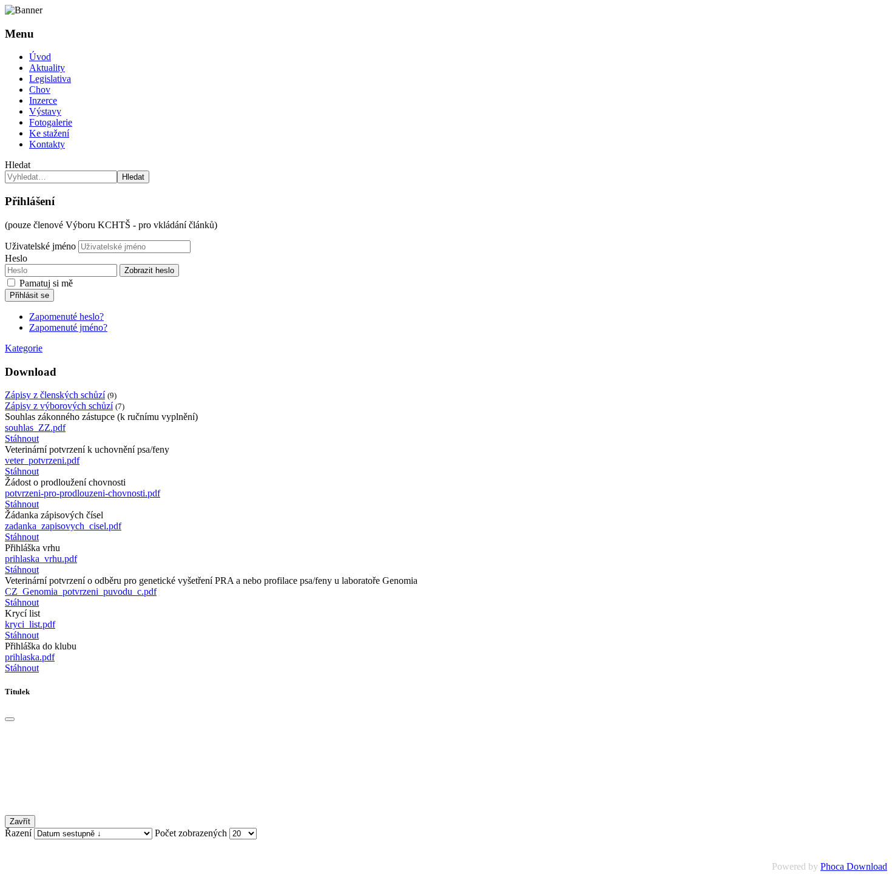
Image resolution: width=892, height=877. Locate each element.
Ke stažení (49, 133)
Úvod (40, 57)
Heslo (16, 258)
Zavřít (20, 821)
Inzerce (43, 100)
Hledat (17, 165)
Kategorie (23, 348)
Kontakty (47, 144)
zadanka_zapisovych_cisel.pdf (63, 526)
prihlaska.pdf (30, 657)
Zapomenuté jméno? (68, 327)
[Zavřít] (10, 719)
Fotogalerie (50, 122)
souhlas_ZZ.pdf (35, 427)
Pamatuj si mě (46, 283)
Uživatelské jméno (40, 246)
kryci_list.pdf (30, 624)
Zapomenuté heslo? (66, 316)
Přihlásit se (29, 295)
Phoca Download (853, 866)
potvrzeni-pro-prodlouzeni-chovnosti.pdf (82, 493)
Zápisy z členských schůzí (55, 395)
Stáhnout (22, 438)
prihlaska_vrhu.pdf (41, 559)
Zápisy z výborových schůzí (59, 406)
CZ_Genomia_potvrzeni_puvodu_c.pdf (81, 591)
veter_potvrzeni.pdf (42, 460)
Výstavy (45, 111)
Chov (39, 89)
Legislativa (50, 78)
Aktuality (47, 68)
